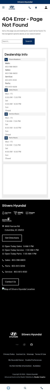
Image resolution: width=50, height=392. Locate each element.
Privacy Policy (9, 354)
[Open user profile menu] (47, 7)
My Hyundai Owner (16, 360)
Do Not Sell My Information (20, 366)
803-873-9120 (11, 80)
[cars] (17, 345)
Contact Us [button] (10, 282)
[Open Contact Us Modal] (41, 388)
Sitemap (30, 354)
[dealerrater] (24, 345)
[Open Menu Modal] (3, 7)
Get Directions (12, 238)
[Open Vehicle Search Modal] (25, 388)
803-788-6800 (11, 67)
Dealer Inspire (39, 377)
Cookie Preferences (33, 360)
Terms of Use (40, 354)
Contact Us (20, 354)
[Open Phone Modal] (30, 7)
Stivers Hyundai (32, 374)
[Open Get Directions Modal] (36, 7)
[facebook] (32, 345)
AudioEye (37, 366)
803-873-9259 (11, 87)
